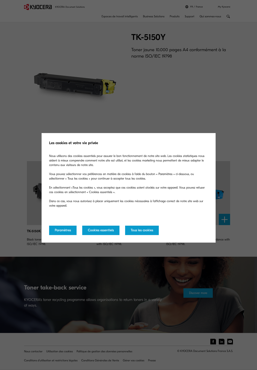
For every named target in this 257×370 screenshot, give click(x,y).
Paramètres (63, 230)
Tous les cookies (142, 230)
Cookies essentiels (101, 230)
